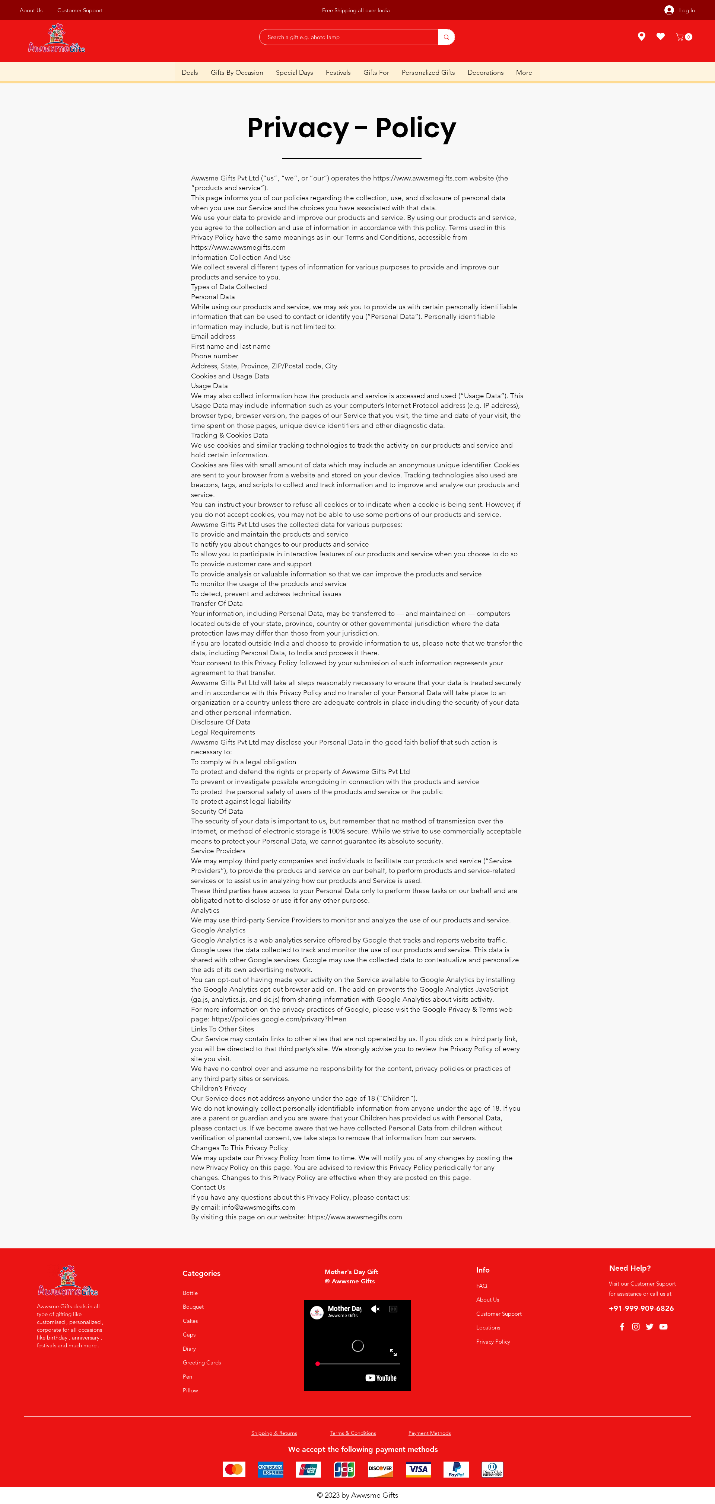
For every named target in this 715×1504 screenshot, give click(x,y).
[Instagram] (636, 1327)
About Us (487, 1299)
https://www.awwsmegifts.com (420, 178)
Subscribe (395, 11)
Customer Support (499, 1313)
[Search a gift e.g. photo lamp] (446, 37)
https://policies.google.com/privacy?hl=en (279, 1019)
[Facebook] (622, 1327)
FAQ (481, 1285)
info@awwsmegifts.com (258, 1207)
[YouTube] (663, 1327)
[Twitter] (650, 1327)
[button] (685, 37)
